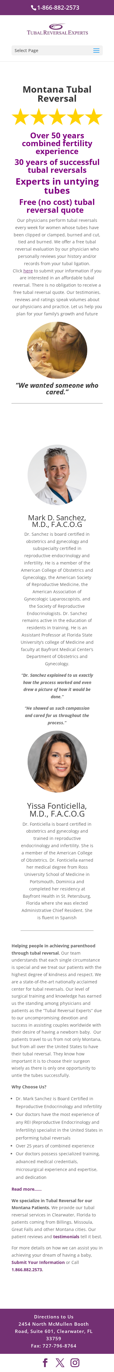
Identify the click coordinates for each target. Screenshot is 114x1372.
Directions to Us (54, 1317)
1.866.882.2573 (27, 1269)
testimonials (66, 1236)
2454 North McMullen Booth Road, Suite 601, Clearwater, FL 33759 (54, 1331)
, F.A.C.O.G (66, 813)
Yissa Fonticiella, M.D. (57, 810)
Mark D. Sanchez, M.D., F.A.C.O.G (57, 520)
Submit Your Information (38, 1262)
